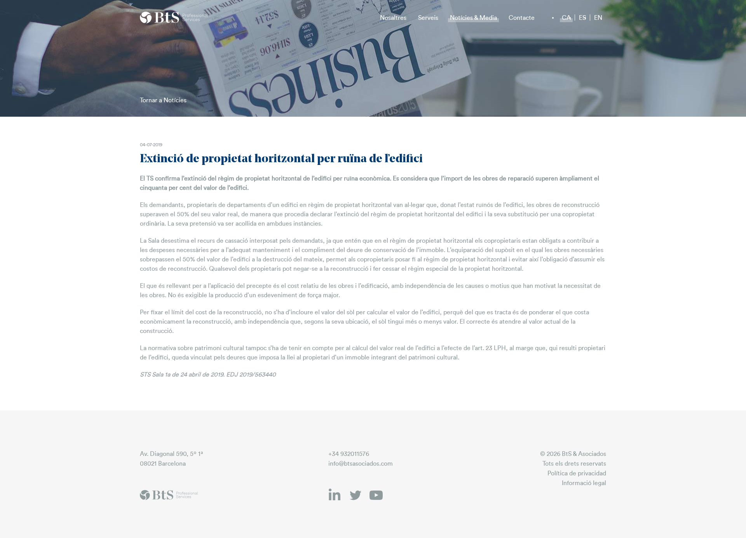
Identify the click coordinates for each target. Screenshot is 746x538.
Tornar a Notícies (163, 100)
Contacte (522, 18)
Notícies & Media (473, 18)
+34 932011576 (348, 454)
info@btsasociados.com (360, 464)
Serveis (428, 18)
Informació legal (584, 483)
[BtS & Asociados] (174, 17)
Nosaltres (393, 18)
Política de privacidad (576, 473)
